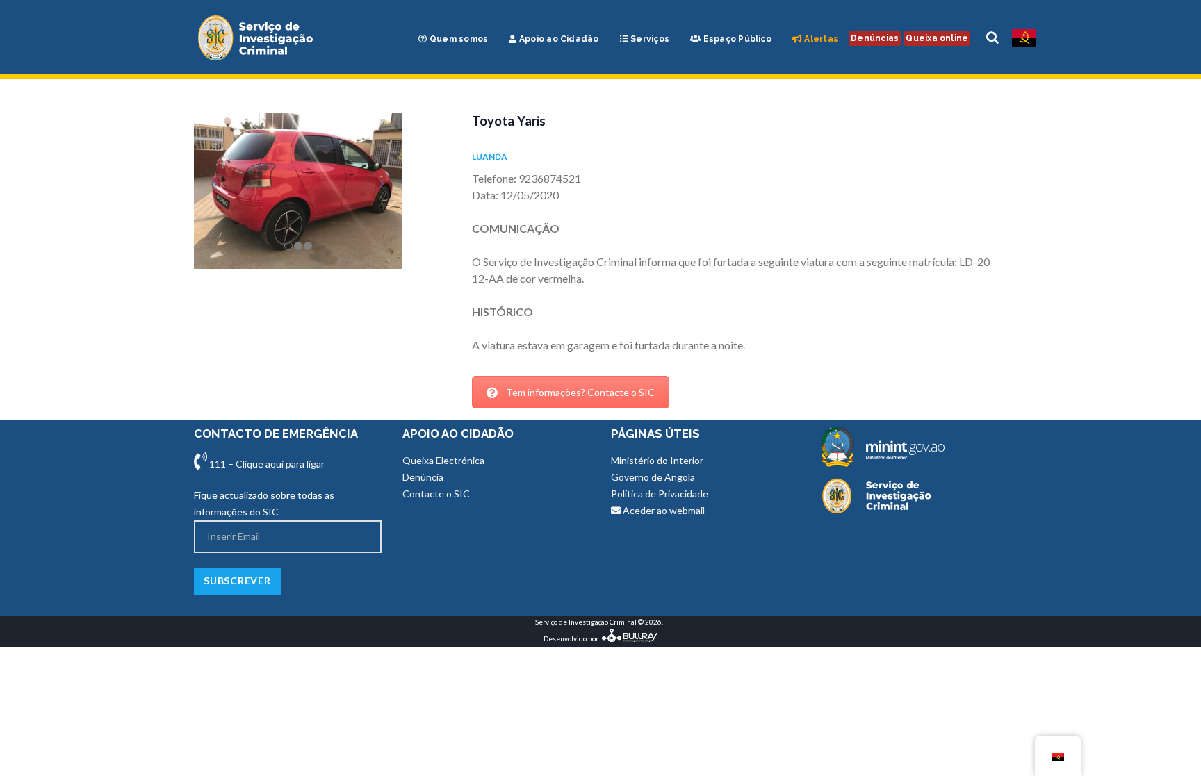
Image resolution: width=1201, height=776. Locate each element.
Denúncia (422, 477)
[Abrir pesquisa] (992, 38)
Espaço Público (736, 39)
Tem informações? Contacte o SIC (580, 392)
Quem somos (458, 39)
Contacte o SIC (436, 494)
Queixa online (937, 38)
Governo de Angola (653, 477)
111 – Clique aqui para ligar (266, 464)
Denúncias (875, 38)
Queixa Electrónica (443, 460)
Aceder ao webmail (663, 510)
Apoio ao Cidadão (558, 39)
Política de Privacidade (659, 494)
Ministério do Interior (657, 460)
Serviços (648, 39)
